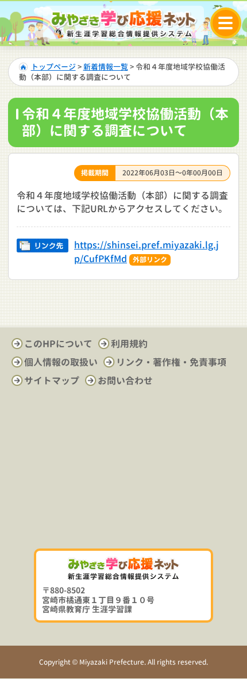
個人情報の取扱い (61, 362)
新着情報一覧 (105, 67)
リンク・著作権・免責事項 (171, 362)
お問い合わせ (125, 380)
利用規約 (129, 343)
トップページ (53, 67)
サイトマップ (51, 380)
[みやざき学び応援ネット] (123, 24)
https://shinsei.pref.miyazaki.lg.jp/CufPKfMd (146, 252)
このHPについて (58, 343)
